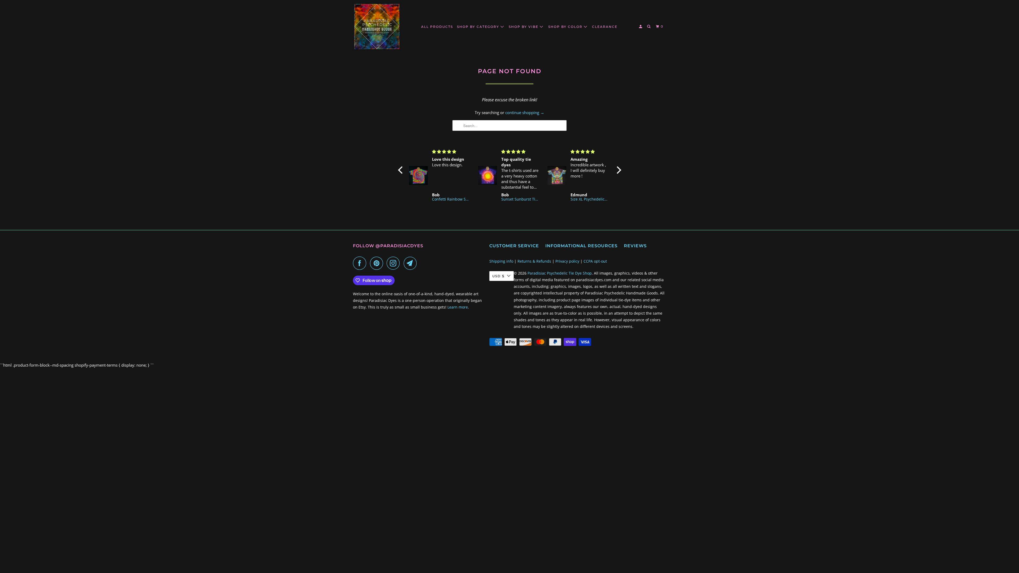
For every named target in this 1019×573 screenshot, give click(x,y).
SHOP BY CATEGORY (478, 27)
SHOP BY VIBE (524, 27)
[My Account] (641, 26)
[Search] (649, 26)
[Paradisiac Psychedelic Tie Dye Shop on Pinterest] (378, 263)
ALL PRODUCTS (437, 27)
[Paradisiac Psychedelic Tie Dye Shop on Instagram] (395, 263)
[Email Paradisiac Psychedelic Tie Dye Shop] (412, 263)
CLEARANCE (605, 27)
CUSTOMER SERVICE (514, 245)
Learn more (457, 307)
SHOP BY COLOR (566, 27)
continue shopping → (524, 112)
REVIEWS (635, 245)
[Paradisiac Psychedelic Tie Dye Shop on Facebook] (361, 263)
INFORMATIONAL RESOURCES (581, 245)
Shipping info (501, 261)
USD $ (498, 276)
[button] (401, 170)
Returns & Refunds (534, 261)
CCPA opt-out (595, 261)
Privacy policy (567, 261)
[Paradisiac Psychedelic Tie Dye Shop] (377, 26)
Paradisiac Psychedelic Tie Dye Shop (560, 273)
